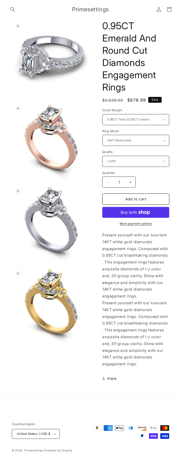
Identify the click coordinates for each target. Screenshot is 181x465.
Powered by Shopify (58, 450)
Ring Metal (110, 131)
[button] (13, 9)
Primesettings (34, 450)
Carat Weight (112, 110)
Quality (107, 152)
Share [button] (112, 378)
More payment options (136, 223)
